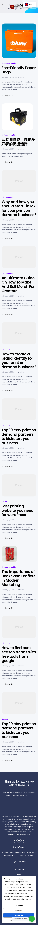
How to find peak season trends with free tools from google (19, 654)
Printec (4, 501)
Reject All (18, 910)
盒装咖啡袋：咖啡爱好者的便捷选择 (18, 142)
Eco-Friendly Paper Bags (19, 70)
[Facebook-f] (15, 841)
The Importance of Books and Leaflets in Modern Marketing (18, 578)
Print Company (7, 197)
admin (22, 77)
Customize (18, 905)
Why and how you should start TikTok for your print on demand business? (19, 208)
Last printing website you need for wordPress (17, 510)
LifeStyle (5, 719)
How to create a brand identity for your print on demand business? (19, 360)
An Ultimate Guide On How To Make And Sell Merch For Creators (18, 284)
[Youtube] (19, 841)
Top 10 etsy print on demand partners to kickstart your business (19, 436)
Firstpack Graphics (9, 63)
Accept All (19, 915)
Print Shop (6, 349)
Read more (6, 95)
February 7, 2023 (8, 77)
